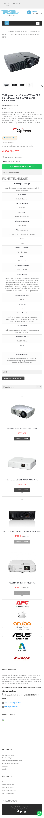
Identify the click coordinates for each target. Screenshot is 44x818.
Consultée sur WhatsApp (23, 167)
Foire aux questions (8, 793)
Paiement (5, 766)
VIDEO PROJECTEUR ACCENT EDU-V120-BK (22, 428)
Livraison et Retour (8, 787)
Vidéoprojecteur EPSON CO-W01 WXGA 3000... (22, 480)
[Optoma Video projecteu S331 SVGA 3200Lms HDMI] (22, 515)
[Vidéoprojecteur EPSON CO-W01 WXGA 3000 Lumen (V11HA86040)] (22, 463)
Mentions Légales (7, 758)
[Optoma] (22, 130)
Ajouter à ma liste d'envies (13, 157)
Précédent (2, 86)
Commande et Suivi (8, 785)
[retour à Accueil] (3, 30)
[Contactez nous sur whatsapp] (39, 813)
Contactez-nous (7, 782)
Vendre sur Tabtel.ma (9, 790)
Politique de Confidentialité (10, 763)
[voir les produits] (22, 605)
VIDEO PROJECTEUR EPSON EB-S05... (22, 583)
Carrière (4, 769)
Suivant (42, 86)
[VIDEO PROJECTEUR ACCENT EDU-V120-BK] (22, 412)
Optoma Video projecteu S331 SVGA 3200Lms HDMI (22, 531)
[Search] (37, 23)
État (3, 109)
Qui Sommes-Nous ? (8, 755)
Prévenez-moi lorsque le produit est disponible (17, 146)
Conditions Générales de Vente (12, 761)
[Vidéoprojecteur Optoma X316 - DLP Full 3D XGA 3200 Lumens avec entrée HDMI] (6, 85)
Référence (5, 106)
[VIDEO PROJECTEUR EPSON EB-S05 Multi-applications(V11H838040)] (22, 566)
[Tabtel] (13, 13)
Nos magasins (10, 801)
